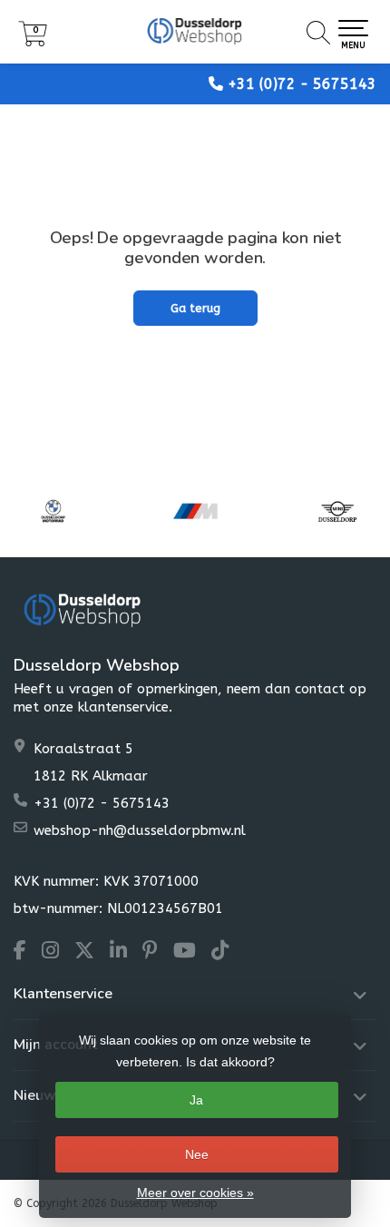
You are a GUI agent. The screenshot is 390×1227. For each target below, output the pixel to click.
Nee (197, 1154)
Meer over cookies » (195, 1192)
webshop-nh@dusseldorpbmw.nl (140, 830)
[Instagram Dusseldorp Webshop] (58, 953)
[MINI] (337, 511)
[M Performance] (195, 511)
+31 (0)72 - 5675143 (302, 84)
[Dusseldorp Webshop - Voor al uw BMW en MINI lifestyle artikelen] (195, 32)
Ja (196, 1100)
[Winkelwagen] (32, 42)
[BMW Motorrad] (53, 511)
